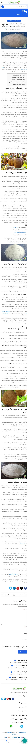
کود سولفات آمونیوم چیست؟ (18, 79)
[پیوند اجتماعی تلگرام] (10, 588)
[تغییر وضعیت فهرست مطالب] (23, 75)
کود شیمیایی (10, 20)
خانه (26, 15)
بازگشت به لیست (14, 594)
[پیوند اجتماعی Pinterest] (17, 588)
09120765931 (16, 722)
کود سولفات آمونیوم (18, 15)
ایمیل (25, 633)
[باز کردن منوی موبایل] (26, 2)
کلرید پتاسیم (6, 313)
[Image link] (19, 688)
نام (26, 627)
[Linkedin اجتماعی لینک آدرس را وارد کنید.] (14, 588)
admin (18, 29)
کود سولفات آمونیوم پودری (20, 232)
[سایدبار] (26, 225)
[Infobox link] (20, 660)
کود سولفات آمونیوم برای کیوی (18, 77)
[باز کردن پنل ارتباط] (24, 740)
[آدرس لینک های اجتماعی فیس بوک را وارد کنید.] (25, 588)
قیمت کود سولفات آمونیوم (18, 84)
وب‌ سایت (24, 640)
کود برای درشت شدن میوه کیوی (17, 81)
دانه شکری (16, 227)
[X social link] (21, 588)
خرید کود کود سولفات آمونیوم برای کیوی (16, 82)
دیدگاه (25, 609)
